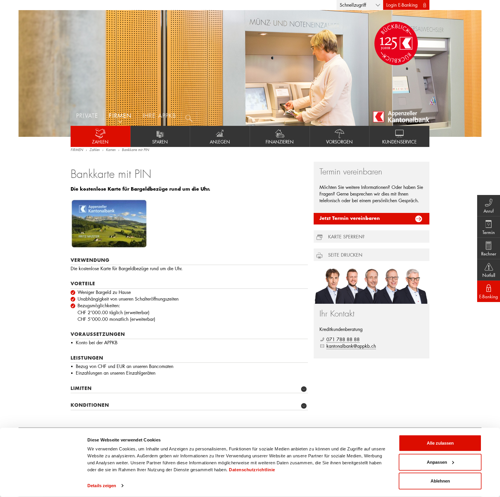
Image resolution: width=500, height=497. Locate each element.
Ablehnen (440, 480)
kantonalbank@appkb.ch (351, 346)
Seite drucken (345, 255)
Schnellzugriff (353, 5)
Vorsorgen (339, 142)
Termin (488, 232)
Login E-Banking (402, 5)
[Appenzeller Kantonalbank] (401, 116)
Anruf (489, 211)
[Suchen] (189, 116)
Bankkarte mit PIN (135, 150)
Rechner (488, 254)
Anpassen (437, 461)
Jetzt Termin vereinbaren (349, 218)
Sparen (160, 142)
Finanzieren (280, 142)
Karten (110, 150)
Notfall (488, 275)
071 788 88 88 (343, 339)
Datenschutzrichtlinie (252, 469)
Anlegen (220, 142)
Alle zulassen (440, 443)
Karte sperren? (346, 236)
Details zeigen (101, 485)
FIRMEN (77, 150)
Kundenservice (399, 142)
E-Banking (488, 296)
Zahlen (100, 142)
